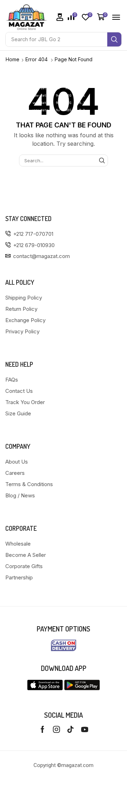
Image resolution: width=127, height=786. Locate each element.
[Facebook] (42, 729)
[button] (60, 17)
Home (12, 59)
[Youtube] (84, 729)
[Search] (114, 39)
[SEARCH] (102, 160)
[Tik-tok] (70, 729)
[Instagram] (56, 729)
